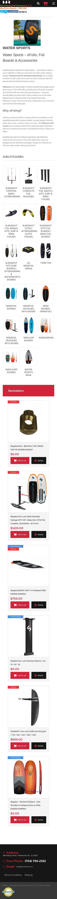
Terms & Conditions (13, 875)
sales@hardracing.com (24, 867)
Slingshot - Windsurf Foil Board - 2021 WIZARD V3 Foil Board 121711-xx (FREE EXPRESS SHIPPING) (25, 805)
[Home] (6, 3)
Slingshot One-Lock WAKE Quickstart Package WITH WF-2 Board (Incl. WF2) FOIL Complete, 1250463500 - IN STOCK (28, 520)
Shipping (29, 875)
